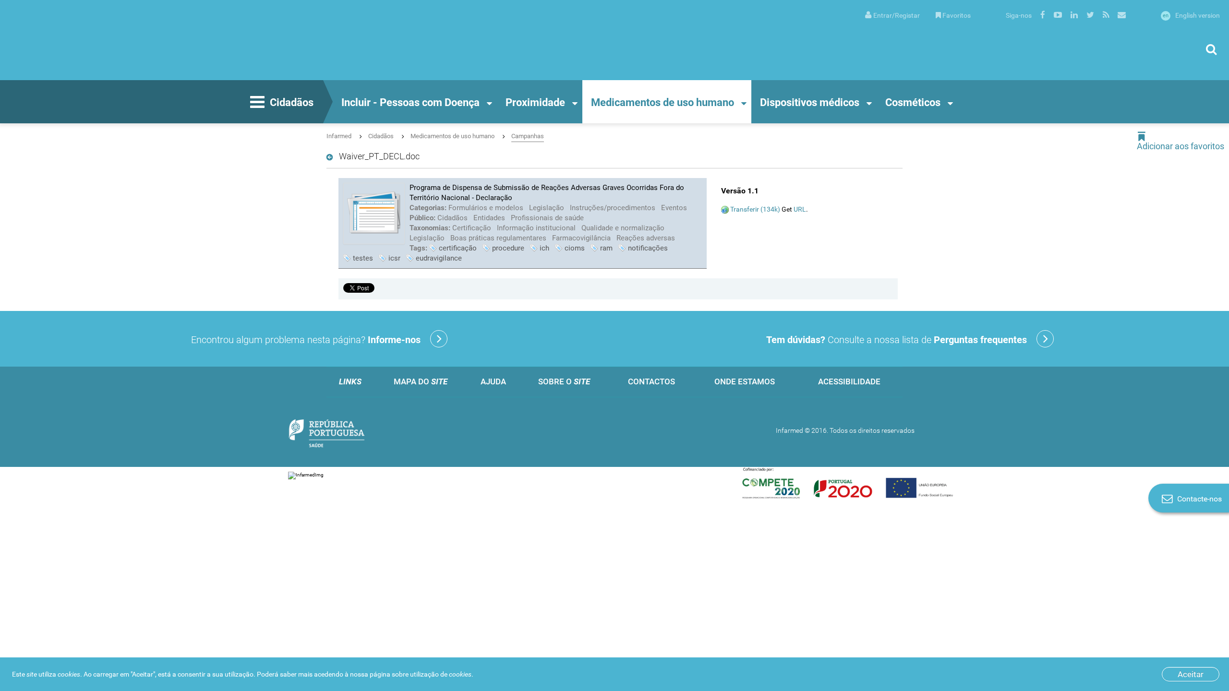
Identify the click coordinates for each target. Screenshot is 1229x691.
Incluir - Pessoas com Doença (410, 102)
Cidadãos (291, 102)
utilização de (440, 674)
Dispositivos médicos (809, 102)
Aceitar (1191, 674)
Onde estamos (744, 381)
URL (800, 209)
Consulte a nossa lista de (896, 340)
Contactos (651, 381)
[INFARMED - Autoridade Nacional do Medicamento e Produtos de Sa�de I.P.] (103, 40)
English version (1191, 15)
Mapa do (420, 381)
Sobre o (564, 381)
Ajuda (493, 381)
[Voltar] (331, 157)
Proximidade (535, 102)
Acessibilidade (849, 381)
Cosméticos (912, 102)
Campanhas (527, 136)
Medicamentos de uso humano (662, 102)
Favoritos (956, 15)
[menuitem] (892, 15)
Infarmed (338, 136)
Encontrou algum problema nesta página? (306, 340)
